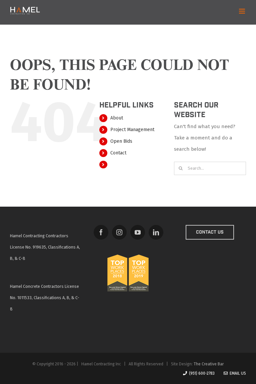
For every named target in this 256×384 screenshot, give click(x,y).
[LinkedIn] (156, 232)
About (116, 118)
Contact (118, 153)
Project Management (132, 129)
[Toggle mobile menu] (242, 11)
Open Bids (121, 141)
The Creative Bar (209, 364)
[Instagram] (119, 232)
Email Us (237, 373)
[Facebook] (101, 232)
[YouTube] (137, 232)
